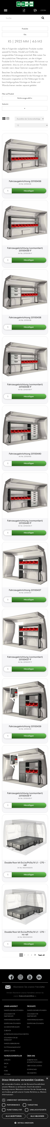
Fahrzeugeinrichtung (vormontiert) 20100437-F (25, 658)
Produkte (25, 29)
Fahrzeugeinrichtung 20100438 (25, 317)
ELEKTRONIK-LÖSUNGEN (12, 1023)
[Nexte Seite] (35, 955)
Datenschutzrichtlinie (26, 996)
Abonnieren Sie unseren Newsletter (29, 986)
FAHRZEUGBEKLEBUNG (11, 1043)
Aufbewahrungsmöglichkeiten (16, 1034)
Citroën (7, 1060)
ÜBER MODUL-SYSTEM (34, 1066)
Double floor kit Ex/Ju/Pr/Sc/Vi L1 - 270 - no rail (25, 933)
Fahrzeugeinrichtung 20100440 (25, 453)
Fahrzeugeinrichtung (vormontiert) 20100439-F (25, 794)
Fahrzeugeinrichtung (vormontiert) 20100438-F (25, 385)
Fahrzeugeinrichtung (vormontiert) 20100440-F (25, 522)
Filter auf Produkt (8, 94)
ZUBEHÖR (7, 1030)
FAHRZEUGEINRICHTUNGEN (13, 1010)
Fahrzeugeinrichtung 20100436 (25, 181)
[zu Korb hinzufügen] (29, 190)
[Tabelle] (7, 118)
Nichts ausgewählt (24, 98)
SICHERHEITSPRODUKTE (12, 1027)
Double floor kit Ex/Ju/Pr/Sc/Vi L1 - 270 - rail (25, 863)
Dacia (6, 1063)
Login (43, 10)
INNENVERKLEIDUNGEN (12, 1020)
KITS (28, 1027)
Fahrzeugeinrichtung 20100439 (25, 726)
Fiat (5, 1067)
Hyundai (7, 1074)
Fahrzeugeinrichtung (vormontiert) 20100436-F (25, 249)
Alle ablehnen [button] (37, 1116)
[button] (25, 1122)
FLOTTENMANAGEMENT (12, 1047)
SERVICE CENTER (9, 1051)
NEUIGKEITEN (31, 1073)
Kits (25, 34)
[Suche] (43, 18)
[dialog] (25, 1101)
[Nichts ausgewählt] (24, 108)
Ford (6, 1071)
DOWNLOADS (32, 1069)
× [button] (47, 1079)
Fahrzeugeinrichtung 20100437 (25, 590)
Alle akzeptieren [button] (14, 1116)
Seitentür (5, 104)
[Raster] (4, 119)
